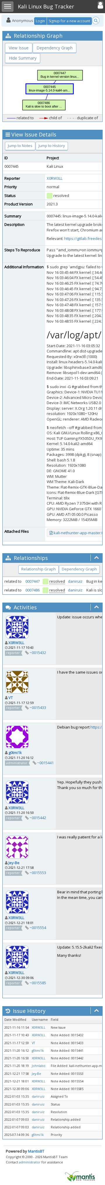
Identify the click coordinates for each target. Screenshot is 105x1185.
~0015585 (37, 982)
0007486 (32, 590)
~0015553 (37, 872)
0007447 (32, 581)
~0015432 (37, 652)
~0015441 (45, 762)
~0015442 (37, 817)
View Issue (19, 48)
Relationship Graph (38, 569)
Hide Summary (22, 58)
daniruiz (75, 581)
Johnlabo (39, 1066)
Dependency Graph (54, 48)
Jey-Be (14, 862)
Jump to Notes (20, 145)
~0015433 (37, 707)
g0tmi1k (15, 752)
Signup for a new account (69, 20)
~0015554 (37, 927)
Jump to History (51, 145)
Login (40, 20)
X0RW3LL (54, 178)
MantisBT (36, 1151)
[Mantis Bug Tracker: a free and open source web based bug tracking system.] (80, 1176)
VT (10, 697)
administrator (30, 1162)
